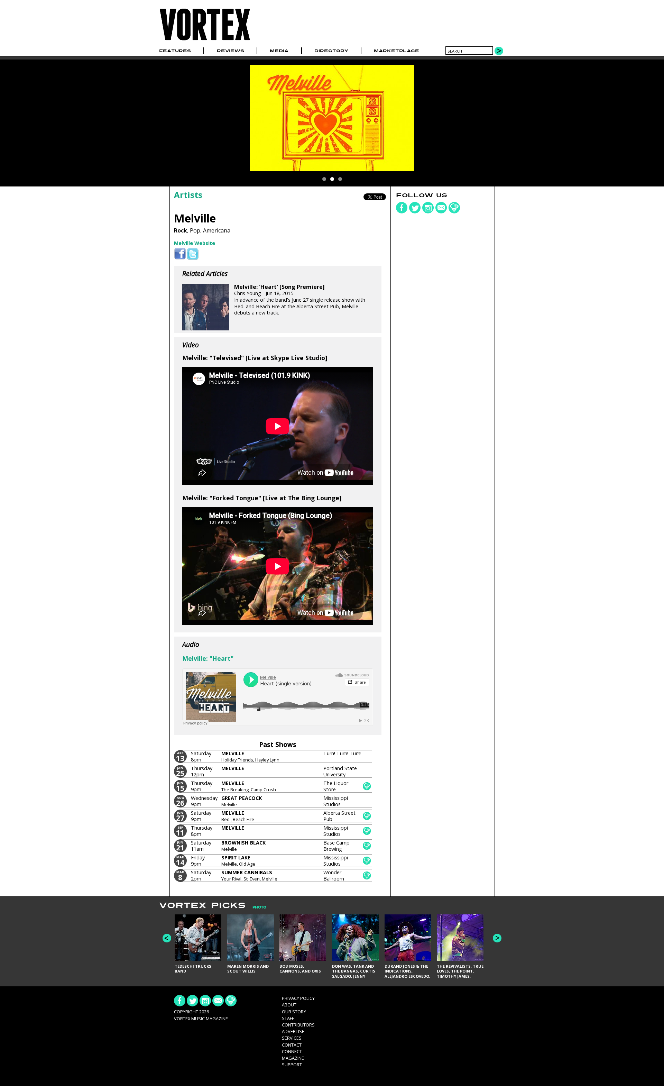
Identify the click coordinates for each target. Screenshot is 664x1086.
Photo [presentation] (259, 907)
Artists (188, 194)
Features (175, 51)
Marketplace (396, 51)
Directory (331, 51)
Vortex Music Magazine (201, 1018)
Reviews (230, 51)
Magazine (293, 1058)
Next (497, 938)
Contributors (298, 1025)
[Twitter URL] (193, 254)
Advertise (293, 1031)
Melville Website (194, 243)
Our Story (294, 1012)
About (289, 1005)
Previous (167, 938)
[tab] (256, 907)
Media (279, 51)
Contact (292, 1045)
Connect (292, 1051)
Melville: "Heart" (207, 658)
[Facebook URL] (180, 254)
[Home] (204, 41)
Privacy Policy (298, 998)
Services (292, 1038)
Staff (288, 1018)
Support (292, 1064)
